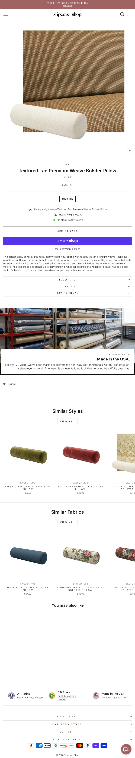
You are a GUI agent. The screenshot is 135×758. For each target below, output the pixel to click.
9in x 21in (67, 199)
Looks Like (67, 286)
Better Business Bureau (30, 697)
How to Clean (67, 293)
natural (59, 260)
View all (67, 421)
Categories (66, 716)
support (66, 732)
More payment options (67, 248)
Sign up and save (67, 739)
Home (67, 164)
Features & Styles (67, 724)
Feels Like (67, 280)
